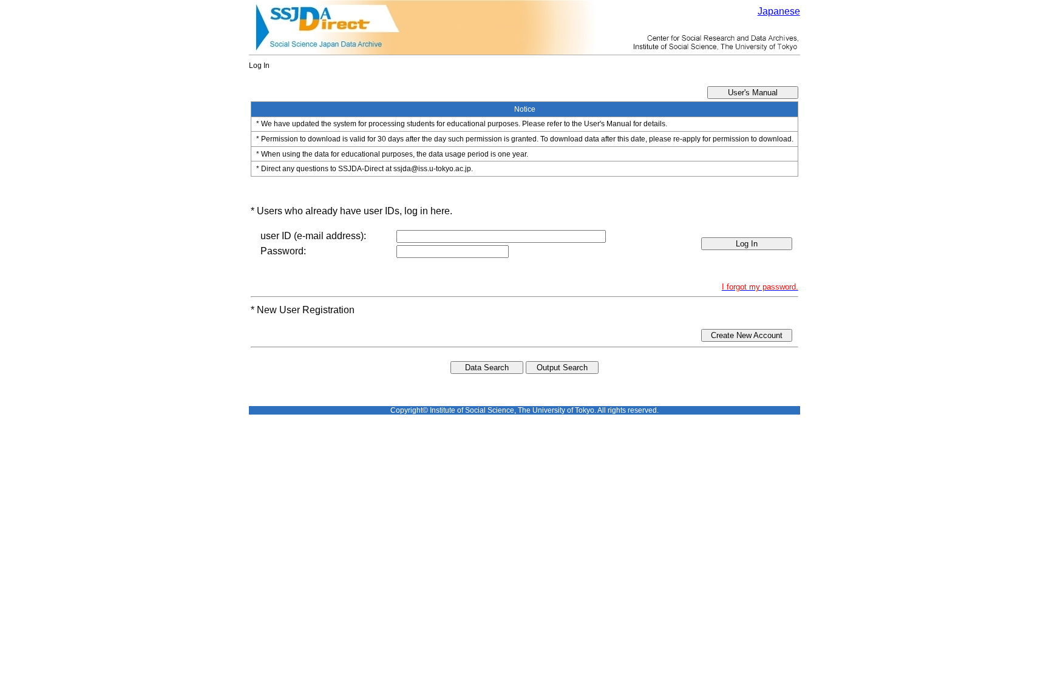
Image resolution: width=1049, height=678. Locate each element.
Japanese (779, 11)
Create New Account (747, 335)
